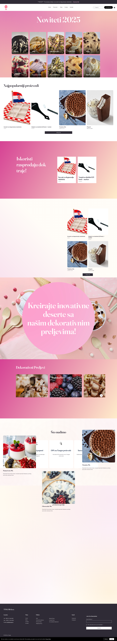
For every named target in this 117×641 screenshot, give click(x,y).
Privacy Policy (39, 624)
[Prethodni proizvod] (55, 172)
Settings (106, 639)
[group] (77, 172)
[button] (114, 7)
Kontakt (27, 626)
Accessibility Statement (54, 624)
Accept (111, 639)
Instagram (74, 622)
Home (26, 620)
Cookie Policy (52, 622)
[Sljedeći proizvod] (98, 172)
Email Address (89, 622)
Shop (26, 622)
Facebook (74, 621)
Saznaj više (76, 2)
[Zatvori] (115, 639)
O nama (27, 624)
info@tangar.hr (36, 458)
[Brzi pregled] (66, 168)
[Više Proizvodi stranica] (57, 7)
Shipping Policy (39, 626)
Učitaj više (58, 135)
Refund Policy (52, 621)
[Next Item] (104, 388)
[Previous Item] (18, 388)
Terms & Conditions (40, 622)
